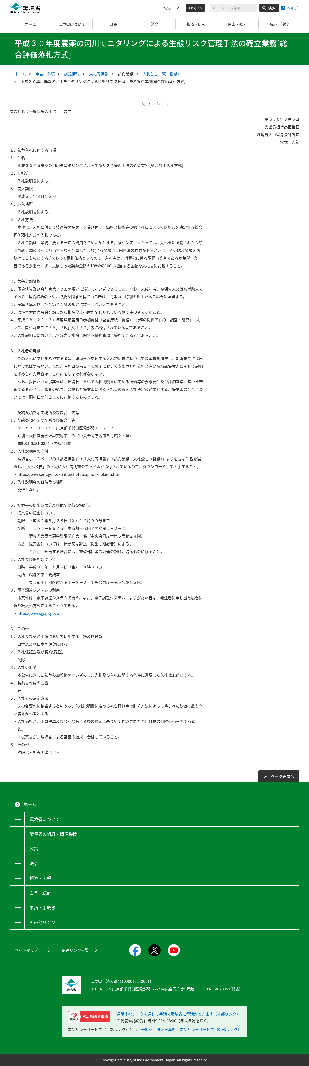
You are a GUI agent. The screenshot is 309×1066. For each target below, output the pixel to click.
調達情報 (72, 73)
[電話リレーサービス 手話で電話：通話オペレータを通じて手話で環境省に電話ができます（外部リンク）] (89, 1017)
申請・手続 (45, 73)
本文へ (168, 8)
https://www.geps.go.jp (38, 613)
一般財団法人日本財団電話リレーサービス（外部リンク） (191, 1029)
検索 (272, 8)
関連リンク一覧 (75, 950)
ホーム (30, 24)
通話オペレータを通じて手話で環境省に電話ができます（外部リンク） (178, 1014)
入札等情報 (98, 73)
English (195, 8)
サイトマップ (26, 950)
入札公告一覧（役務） (162, 73)
